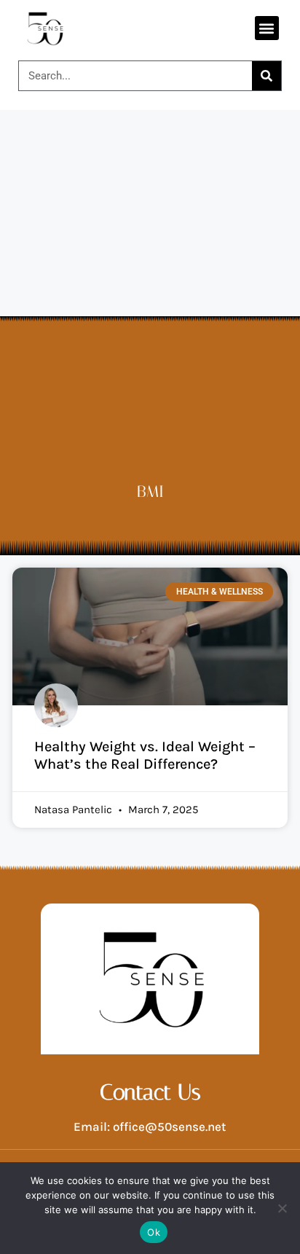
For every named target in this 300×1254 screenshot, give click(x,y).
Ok (153, 1232)
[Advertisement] (150, 267)
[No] (282, 1208)
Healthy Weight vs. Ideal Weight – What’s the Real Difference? (145, 755)
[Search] (266, 75)
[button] (267, 28)
